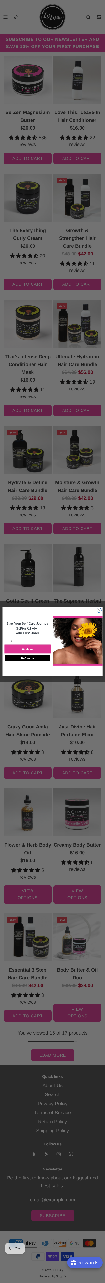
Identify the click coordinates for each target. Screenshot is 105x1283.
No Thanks (27, 658)
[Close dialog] (99, 610)
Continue (27, 649)
